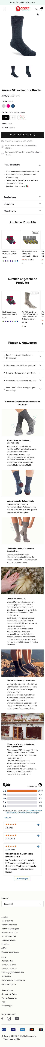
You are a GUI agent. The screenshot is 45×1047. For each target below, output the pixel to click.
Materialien (9, 204)
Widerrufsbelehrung (9, 932)
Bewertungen (6, 1006)
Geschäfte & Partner (9, 994)
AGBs (3, 948)
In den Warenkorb (21, 135)
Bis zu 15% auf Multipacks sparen (22, 3)
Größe (4, 112)
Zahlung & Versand (8, 940)
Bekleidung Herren (8, 965)
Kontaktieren (37, 152)
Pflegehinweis (10, 211)
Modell (5, 128)
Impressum (5, 944)
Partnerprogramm (8, 984)
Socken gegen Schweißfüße (12, 972)
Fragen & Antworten (9, 925)
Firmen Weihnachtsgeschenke (13, 980)
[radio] (4, 106)
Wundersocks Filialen (29, 145)
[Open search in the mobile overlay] (37, 9)
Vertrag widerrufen (8, 936)
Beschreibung (10, 197)
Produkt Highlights (12, 165)
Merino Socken (7, 961)
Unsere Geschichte (9, 998)
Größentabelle (19, 112)
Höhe (4, 123)
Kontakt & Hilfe (7, 921)
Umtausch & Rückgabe (10, 928)
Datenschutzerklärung (10, 952)
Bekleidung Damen (9, 968)
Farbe (4, 101)
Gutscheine (6, 976)
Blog (3, 1002)
